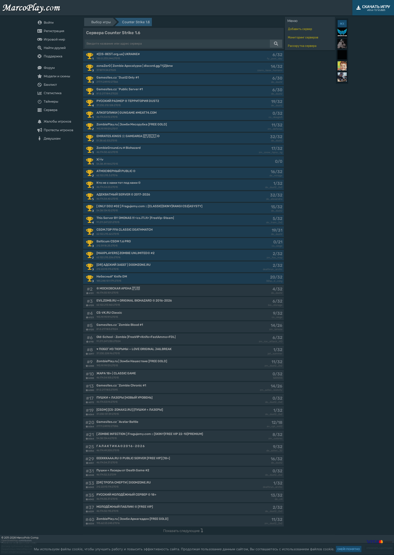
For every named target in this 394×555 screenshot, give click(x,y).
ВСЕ (342, 23)
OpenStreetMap (9, 540)
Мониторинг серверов (303, 37)
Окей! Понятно (348, 549)
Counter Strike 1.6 (136, 22)
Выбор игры (101, 22)
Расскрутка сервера (302, 46)
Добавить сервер (300, 29)
